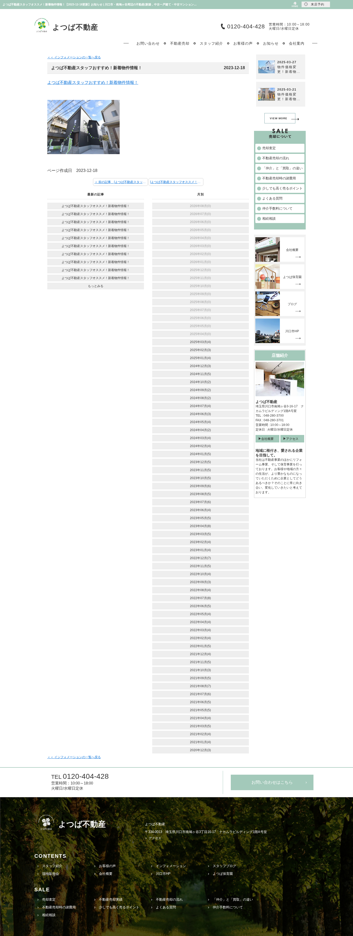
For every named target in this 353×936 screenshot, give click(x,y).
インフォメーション (171, 866)
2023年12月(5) (200, 462)
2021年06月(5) (200, 702)
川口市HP (163, 874)
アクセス (292, 439)
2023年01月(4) (200, 550)
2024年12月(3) (200, 366)
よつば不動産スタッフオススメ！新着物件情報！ (96, 206)
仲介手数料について (228, 907)
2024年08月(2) (200, 398)
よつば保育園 (223, 874)
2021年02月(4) (200, 734)
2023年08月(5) (200, 494)
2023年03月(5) (200, 534)
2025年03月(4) (200, 342)
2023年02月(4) (200, 542)
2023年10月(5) (200, 478)
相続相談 (49, 915)
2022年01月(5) (200, 646)
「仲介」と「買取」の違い (233, 899)
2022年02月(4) (200, 638)
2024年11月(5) (200, 374)
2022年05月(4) (200, 614)
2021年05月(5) (200, 710)
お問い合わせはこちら (272, 782)
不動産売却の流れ (169, 899)
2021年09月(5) (200, 678)
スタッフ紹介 (52, 866)
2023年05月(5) (200, 518)
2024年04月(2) (200, 430)
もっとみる (95, 286)
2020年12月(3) (200, 750)
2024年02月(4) (200, 446)
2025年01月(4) (200, 358)
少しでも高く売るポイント (119, 907)
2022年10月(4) (200, 574)
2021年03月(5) (200, 726)
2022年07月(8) (200, 598)
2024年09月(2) (200, 390)
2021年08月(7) (200, 686)
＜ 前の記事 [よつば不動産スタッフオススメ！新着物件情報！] (121, 182)
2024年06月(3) (200, 414)
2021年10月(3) (200, 670)
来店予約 (317, 4)
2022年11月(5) (200, 566)
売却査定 (49, 899)
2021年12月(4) (200, 654)
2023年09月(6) (200, 486)
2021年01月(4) (200, 742)
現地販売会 (50, 874)
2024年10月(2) (200, 382)
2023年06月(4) (200, 510)
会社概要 (267, 439)
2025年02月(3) (200, 350)
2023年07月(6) (200, 502)
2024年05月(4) (200, 422)
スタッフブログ (224, 866)
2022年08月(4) (200, 590)
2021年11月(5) (200, 662)
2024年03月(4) (200, 438)
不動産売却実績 (110, 899)
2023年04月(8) (200, 526)
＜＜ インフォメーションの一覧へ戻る (74, 57)
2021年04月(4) (200, 718)
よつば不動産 (75, 27)
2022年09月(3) (200, 582)
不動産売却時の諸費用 (59, 907)
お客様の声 (107, 866)
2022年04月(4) (200, 622)
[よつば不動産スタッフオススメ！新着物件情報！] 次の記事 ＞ (176, 182)
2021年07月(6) (200, 694)
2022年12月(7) (200, 558)
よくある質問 (166, 907)
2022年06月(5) (200, 606)
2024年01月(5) (200, 454)
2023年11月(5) (200, 470)
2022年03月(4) (200, 630)
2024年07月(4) (200, 406)
